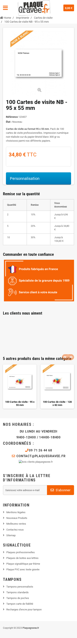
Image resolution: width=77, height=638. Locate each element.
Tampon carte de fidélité (19, 603)
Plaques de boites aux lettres (22, 558)
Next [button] (71, 357)
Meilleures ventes (16, 523)
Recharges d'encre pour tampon (24, 609)
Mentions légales (15, 512)
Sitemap (11, 535)
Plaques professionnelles (20, 552)
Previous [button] (65, 357)
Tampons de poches (17, 598)
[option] (19, 386)
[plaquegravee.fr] (34, 8)
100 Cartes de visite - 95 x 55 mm (20, 403)
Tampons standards (17, 592)
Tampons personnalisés (19, 586)
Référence (12, 116)
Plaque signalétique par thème (23, 563)
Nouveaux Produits (16, 518)
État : (9, 121)
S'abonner (62, 490)
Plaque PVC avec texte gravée (22, 569)
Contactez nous (15, 529)
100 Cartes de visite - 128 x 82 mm (57, 403)
